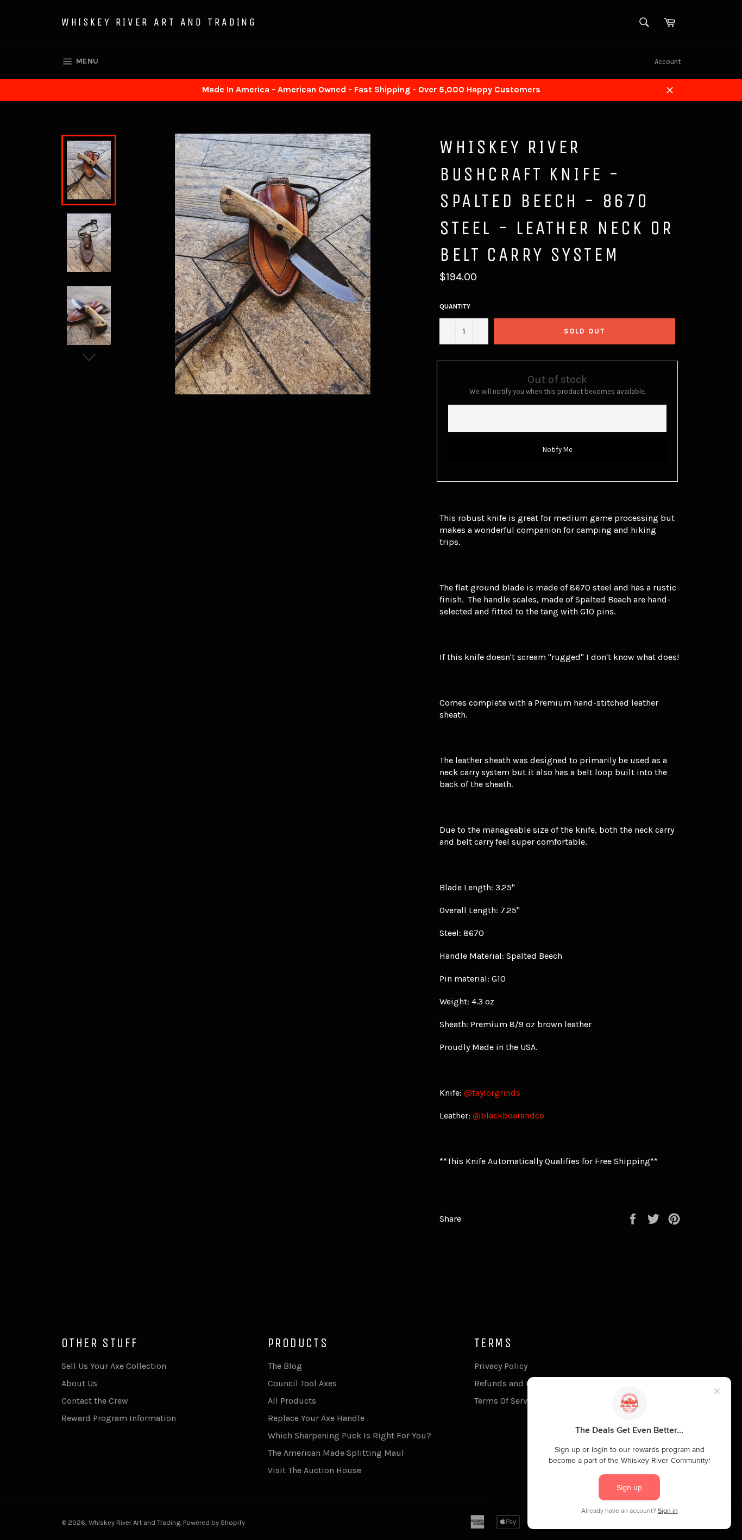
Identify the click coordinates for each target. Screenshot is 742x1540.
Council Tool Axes (302, 1383)
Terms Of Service (506, 1401)
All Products (292, 1401)
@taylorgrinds (492, 1093)
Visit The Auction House (314, 1470)
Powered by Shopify (214, 1522)
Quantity (454, 306)
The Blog (285, 1366)
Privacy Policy (500, 1366)
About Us (79, 1383)
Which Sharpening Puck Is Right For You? (349, 1435)
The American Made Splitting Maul (336, 1453)
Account (668, 62)
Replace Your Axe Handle (316, 1418)
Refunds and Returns (515, 1383)
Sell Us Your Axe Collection (113, 1366)
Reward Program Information (118, 1418)
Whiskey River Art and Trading (158, 22)
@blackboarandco (508, 1115)
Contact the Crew (94, 1401)
